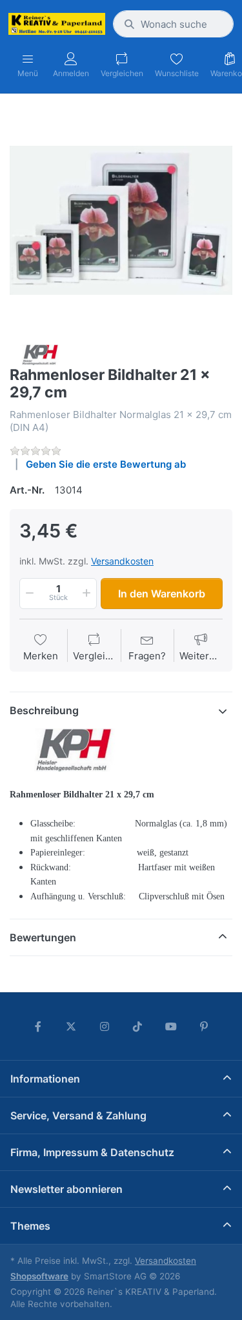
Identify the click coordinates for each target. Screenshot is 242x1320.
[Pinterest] (204, 1026)
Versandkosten (122, 560)
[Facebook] (38, 1026)
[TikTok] (138, 1026)
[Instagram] (104, 1026)
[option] (121, 220)
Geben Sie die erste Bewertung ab (106, 464)
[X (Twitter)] (71, 1026)
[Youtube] (171, 1026)
